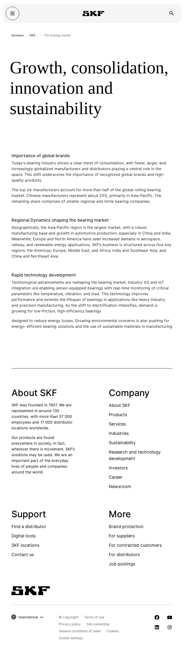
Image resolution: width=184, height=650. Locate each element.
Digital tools (23, 535)
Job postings (122, 563)
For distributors (124, 554)
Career (115, 477)
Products (118, 414)
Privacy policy (70, 624)
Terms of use (94, 617)
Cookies (112, 631)
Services (117, 423)
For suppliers (122, 535)
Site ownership (97, 624)
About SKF (119, 405)
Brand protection (126, 526)
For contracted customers (135, 545)
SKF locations (25, 545)
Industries (119, 433)
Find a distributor (29, 526)
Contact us (23, 554)
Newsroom (120, 486)
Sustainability (122, 442)
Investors (18, 35)
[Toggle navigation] (12, 13)
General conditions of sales (80, 631)
